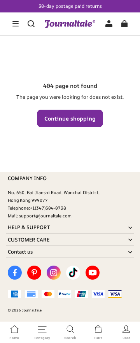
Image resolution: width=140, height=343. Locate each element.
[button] (15, 24)
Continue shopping (70, 118)
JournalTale (32, 310)
